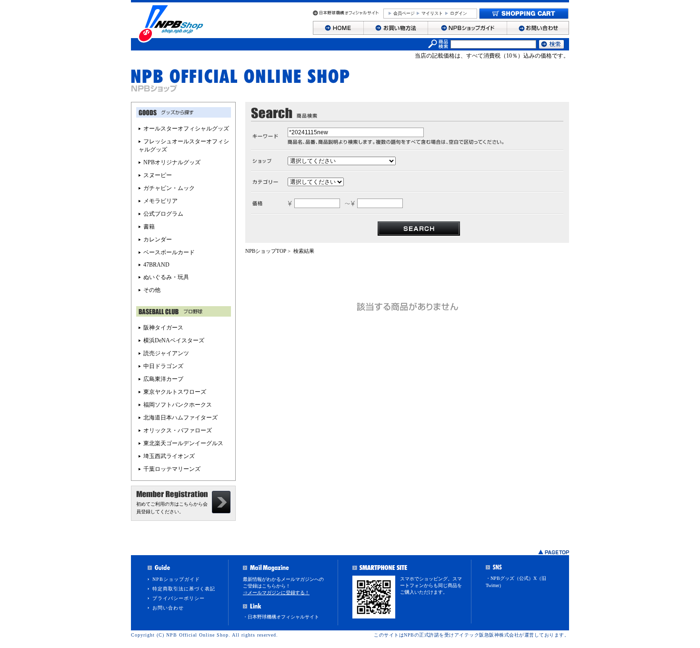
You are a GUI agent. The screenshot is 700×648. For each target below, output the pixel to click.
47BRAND (156, 264)
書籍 (149, 226)
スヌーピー (157, 175)
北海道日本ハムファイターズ (180, 417)
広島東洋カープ (163, 379)
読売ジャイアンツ (166, 353)
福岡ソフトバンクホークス (177, 404)
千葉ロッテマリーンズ (171, 469)
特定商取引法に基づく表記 (183, 588)
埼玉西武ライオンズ (169, 456)
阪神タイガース (163, 327)
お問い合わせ (168, 607)
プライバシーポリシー (178, 598)
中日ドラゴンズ (163, 366)
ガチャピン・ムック (169, 188)
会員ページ (404, 13)
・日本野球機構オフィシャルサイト (281, 616)
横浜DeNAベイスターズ (173, 340)
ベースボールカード (169, 252)
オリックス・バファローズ (177, 430)
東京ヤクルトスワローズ (174, 392)
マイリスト (432, 13)
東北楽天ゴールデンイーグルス (183, 443)
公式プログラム (163, 213)
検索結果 (303, 251)
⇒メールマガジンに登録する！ (276, 592)
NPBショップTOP (265, 251)
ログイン (458, 13)
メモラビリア (160, 201)
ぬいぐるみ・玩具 (166, 277)
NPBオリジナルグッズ (171, 162)
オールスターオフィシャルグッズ (186, 128)
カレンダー (157, 239)
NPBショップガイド (176, 579)
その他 (151, 290)
